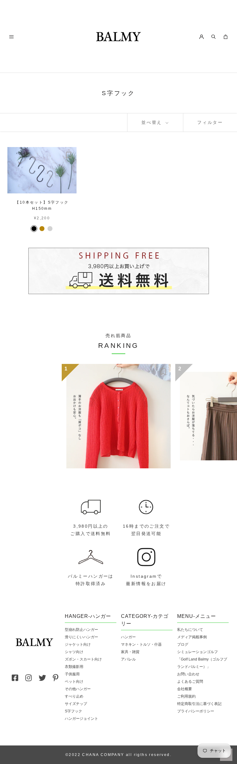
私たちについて (190, 629)
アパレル (128, 659)
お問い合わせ (188, 674)
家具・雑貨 (130, 652)
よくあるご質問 (190, 681)
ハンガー (128, 637)
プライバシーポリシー (195, 711)
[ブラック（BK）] (33, 228)
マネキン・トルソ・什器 (141, 644)
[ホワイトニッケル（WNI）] (50, 228)
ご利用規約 (186, 696)
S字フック (73, 711)
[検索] (213, 36)
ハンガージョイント (81, 718)
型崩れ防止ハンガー (81, 629)
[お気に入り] (69, 155)
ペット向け (74, 681)
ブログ (182, 644)
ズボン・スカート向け (83, 659)
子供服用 (72, 674)
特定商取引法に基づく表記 (199, 704)
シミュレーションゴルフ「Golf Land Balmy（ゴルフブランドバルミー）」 (202, 659)
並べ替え (152, 122)
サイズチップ (76, 704)
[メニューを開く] (11, 36)
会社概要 (184, 689)
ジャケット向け (78, 644)
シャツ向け (74, 652)
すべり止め (74, 696)
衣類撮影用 (74, 667)
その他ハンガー (78, 689)
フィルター (210, 122)
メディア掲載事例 (192, 637)
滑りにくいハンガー (81, 637)
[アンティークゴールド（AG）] (42, 228)
